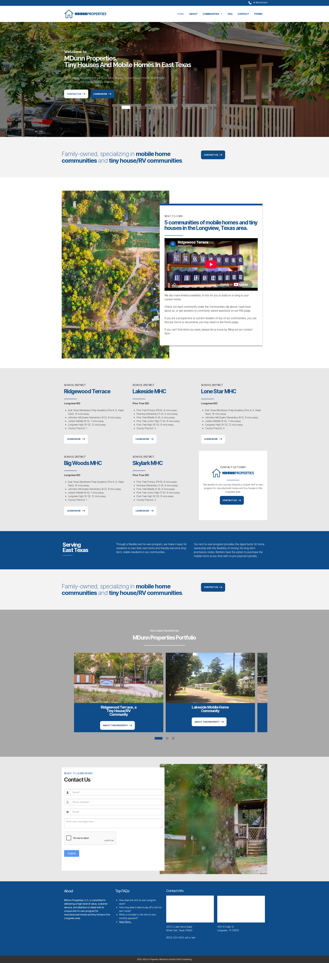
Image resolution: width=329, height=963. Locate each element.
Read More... (125, 921)
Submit (72, 853)
